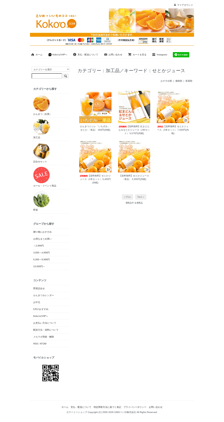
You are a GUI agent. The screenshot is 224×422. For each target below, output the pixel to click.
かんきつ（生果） (42, 114)
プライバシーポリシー (134, 407)
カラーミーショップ (76, 412)
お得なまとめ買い (42, 238)
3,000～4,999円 (41, 252)
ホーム (39, 54)
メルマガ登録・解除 (43, 336)
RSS (35, 343)
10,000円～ (39, 266)
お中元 (36, 302)
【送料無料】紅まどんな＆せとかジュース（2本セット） (134, 130)
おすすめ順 (166, 81)
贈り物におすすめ (42, 232)
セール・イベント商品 (44, 185)
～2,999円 (38, 245)
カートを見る (139, 54)
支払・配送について (88, 54)
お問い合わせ (115, 54)
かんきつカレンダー (43, 295)
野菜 (35, 210)
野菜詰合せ (39, 288)
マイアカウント (185, 5)
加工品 (36, 137)
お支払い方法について (44, 323)
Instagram (162, 54)
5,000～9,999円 (41, 259)
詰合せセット (40, 161)
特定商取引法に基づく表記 (107, 407)
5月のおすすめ (40, 309)
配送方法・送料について (46, 329)
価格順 (178, 81)
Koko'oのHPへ (59, 54)
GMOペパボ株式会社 (125, 412)
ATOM (43, 343)
